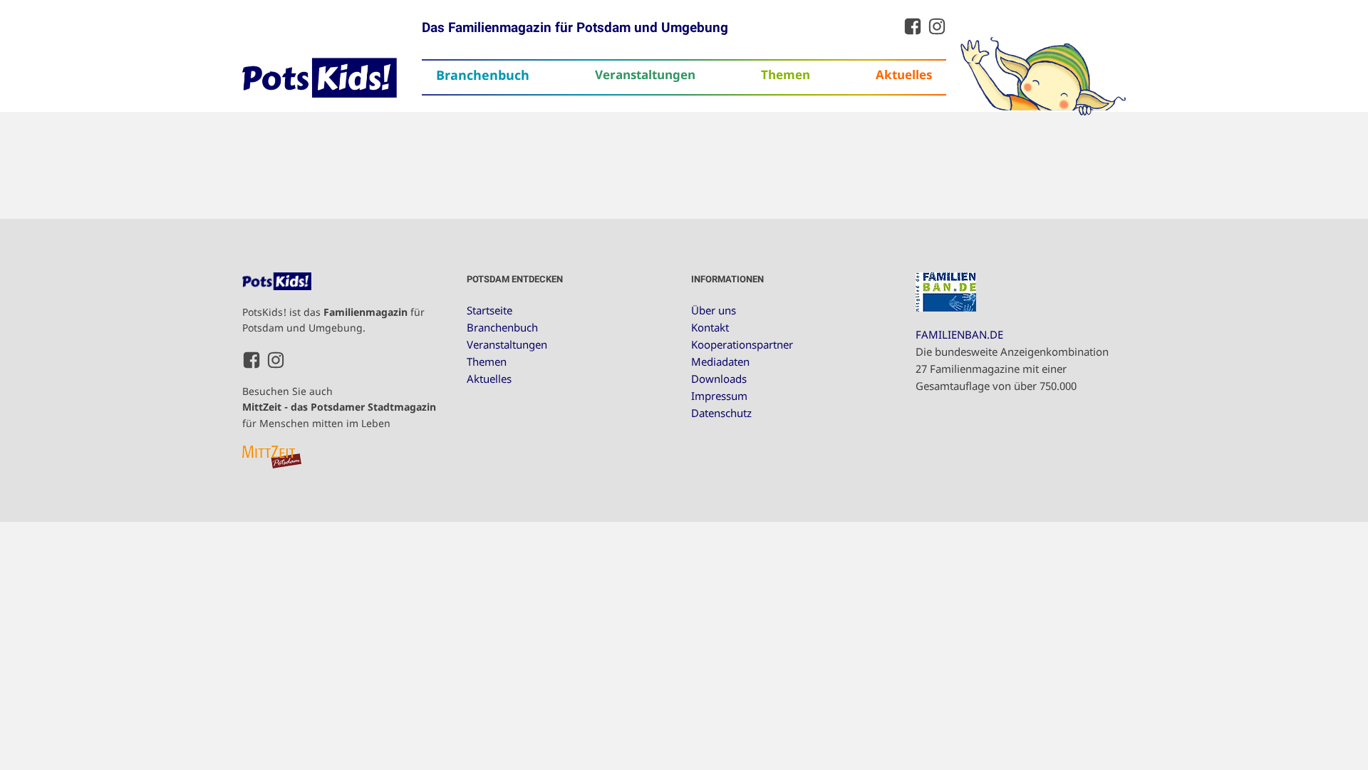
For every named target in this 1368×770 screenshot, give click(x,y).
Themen (785, 74)
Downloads (719, 378)
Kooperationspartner (742, 344)
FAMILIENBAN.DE (959, 334)
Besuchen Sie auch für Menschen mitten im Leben (339, 407)
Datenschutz (721, 413)
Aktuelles (904, 74)
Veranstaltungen (645, 74)
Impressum (719, 396)
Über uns (713, 310)
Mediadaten (720, 361)
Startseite (489, 310)
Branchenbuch (482, 74)
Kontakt (710, 327)
